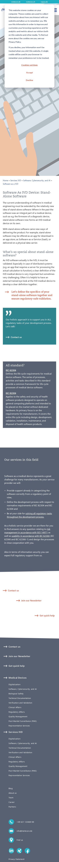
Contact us (16, 337)
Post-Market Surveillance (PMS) (23, 721)
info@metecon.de (24, 831)
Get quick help (47, 615)
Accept (29, 72)
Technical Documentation (20, 698)
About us (13, 793)
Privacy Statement (16, 859)
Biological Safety (16, 693)
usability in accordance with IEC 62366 (31, 535)
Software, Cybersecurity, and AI (36, 180)
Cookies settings (29, 65)
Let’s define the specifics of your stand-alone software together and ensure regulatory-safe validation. (31, 295)
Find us (20, 840)
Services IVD (15, 180)
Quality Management (18, 716)
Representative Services (19, 726)
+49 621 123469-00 (25, 822)
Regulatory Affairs (17, 712)
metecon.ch (30, 2)
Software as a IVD (10, 183)
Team (11, 797)
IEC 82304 (11, 393)
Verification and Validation (20, 703)
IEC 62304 (11, 370)
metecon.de (15, 2)
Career (12, 802)
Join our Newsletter (31, 600)
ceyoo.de (44, 2)
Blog (11, 788)
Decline (29, 80)
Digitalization (14, 684)
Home (5, 180)
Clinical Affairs (15, 707)
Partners (12, 807)
